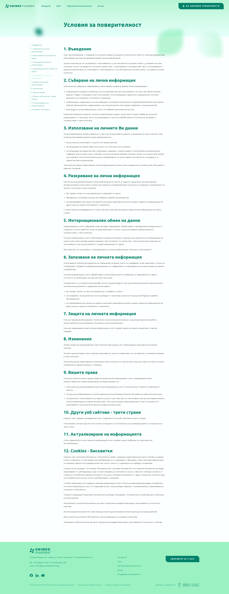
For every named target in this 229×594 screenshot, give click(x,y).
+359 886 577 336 (41, 563)
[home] (22, 6)
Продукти (46, 6)
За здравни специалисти (128, 574)
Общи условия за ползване (118, 585)
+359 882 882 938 (58, 563)
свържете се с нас (182, 559)
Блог (58, 6)
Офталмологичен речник (79, 6)
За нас (101, 6)
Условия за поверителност (90, 585)
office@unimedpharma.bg (47, 566)
